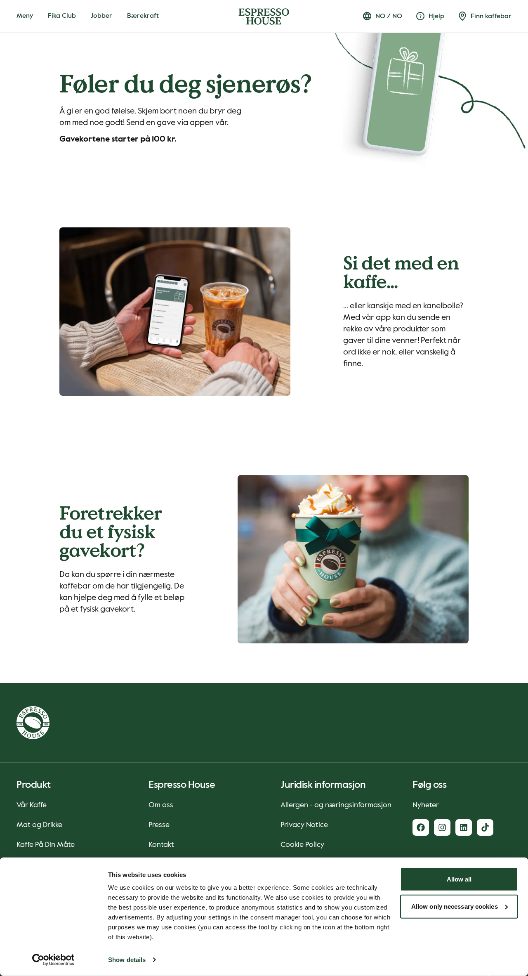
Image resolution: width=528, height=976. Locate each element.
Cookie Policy (302, 844)
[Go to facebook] (420, 827)
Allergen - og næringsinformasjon (335, 805)
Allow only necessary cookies (454, 906)
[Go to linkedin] (463, 827)
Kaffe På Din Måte (45, 844)
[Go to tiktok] (485, 827)
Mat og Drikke (39, 825)
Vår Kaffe (31, 805)
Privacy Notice (304, 825)
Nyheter (425, 805)
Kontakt (161, 844)
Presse (159, 825)
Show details (127, 959)
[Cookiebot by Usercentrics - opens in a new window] (53, 960)
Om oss (160, 805)
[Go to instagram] (442, 827)
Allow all (459, 879)
